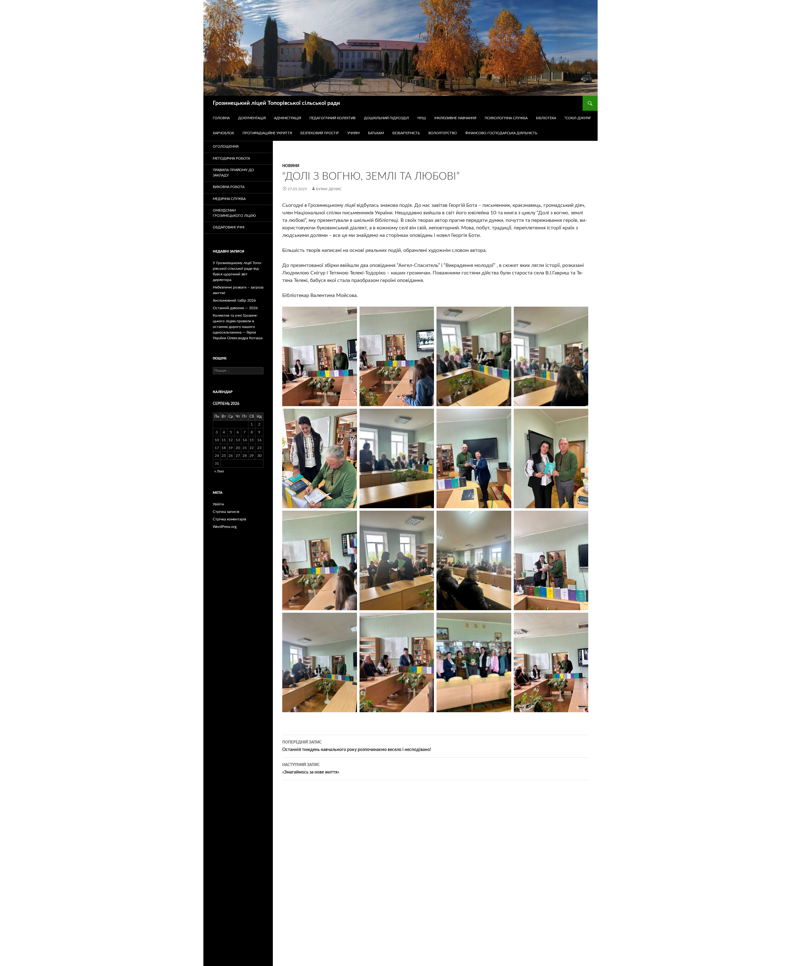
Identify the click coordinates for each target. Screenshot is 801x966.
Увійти (218, 504)
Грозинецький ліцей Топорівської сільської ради (276, 103)
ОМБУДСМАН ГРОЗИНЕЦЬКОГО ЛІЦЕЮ (234, 213)
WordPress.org (225, 527)
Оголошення (225, 146)
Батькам (376, 133)
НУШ (421, 118)
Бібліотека (546, 118)
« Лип (219, 471)
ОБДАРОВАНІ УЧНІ (228, 227)
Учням (353, 133)
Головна (221, 118)
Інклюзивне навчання (455, 118)
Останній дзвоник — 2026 (235, 308)
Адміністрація (287, 118)
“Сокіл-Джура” (577, 118)
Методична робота (231, 158)
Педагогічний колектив (332, 118)
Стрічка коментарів (229, 519)
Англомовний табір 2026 (234, 300)
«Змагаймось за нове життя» (310, 768)
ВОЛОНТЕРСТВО (442, 133)
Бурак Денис (329, 189)
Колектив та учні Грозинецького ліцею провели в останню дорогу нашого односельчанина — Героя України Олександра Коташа (238, 327)
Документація (252, 118)
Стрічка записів (226, 512)
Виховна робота (228, 187)
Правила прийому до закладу (233, 172)
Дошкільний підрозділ (386, 118)
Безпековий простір (319, 133)
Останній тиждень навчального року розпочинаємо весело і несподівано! (356, 746)
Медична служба (229, 199)
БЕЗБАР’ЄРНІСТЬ (406, 133)
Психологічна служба (506, 118)
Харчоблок (223, 133)
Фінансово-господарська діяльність (501, 133)
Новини (290, 166)
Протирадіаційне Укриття (267, 133)
